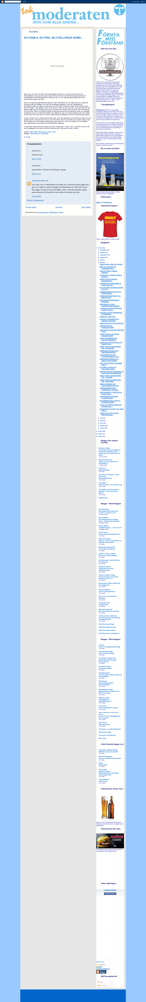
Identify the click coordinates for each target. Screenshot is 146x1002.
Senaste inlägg (30, 207)
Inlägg (101, 982)
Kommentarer (103, 985)
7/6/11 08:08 (36, 196)
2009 (100, 434)
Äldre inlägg (86, 207)
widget (98, 202)
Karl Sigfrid (102, 483)
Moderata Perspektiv (105, 609)
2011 (100, 248)
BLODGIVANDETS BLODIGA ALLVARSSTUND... (109, 397)
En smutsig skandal (105, 668)
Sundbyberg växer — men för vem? (110, 527)
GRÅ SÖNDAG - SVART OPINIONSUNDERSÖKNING (109, 305)
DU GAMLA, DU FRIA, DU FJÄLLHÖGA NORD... (53, 37)
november (103, 250)
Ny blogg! (102, 598)
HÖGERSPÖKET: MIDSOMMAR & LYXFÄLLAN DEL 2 (110, 284)
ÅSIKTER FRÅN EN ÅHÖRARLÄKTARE (107, 326)
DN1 (31, 132)
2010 (100, 431)
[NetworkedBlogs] (110, 890)
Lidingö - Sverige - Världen (107, 554)
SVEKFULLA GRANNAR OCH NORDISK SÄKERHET (109, 320)
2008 (100, 436)
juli (101, 260)
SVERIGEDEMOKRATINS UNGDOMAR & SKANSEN (109, 389)
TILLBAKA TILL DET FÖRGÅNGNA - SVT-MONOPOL (111, 313)
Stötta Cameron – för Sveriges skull (110, 484)
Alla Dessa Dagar (104, 448)
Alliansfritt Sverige (105, 666)
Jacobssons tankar (39, 180)
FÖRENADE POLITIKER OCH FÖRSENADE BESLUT (109, 351)
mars (102, 423)
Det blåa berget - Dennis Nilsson (109, 560)
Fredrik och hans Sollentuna (108, 616)
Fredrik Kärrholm (104, 603)
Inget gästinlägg (104, 470)
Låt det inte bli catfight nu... (107, 549)
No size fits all (103, 532)
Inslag (101, 763)
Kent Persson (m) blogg (106, 624)
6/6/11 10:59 (36, 159)
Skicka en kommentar (35, 200)
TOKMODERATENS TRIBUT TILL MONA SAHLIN (110, 297)
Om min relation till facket (107, 591)
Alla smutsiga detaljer (106, 651)
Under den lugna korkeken (107, 630)
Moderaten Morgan (105, 539)
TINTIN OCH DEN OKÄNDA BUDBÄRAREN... (108, 280)
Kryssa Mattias (104, 526)
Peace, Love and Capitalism (108, 596)
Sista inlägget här (104, 585)
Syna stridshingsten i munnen (108, 707)
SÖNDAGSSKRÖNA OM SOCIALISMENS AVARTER (109, 385)
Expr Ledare (47, 132)
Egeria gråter (103, 765)
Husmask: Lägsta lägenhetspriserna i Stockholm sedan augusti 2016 (109, 773)
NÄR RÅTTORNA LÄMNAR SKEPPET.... (108, 272)
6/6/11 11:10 (36, 174)
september (103, 255)
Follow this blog (110, 893)
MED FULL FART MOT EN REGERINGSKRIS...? (108, 267)
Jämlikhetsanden (104, 673)
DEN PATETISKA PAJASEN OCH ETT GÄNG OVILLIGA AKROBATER (112, 372)
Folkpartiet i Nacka (105, 567)
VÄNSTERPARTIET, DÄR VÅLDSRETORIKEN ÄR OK (109, 356)
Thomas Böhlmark (105, 590)
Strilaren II (102, 468)
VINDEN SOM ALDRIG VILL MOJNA (111, 264)
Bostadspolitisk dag (105, 478)
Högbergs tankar (104, 698)
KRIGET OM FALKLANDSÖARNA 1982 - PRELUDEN (110, 381)
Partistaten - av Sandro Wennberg (110, 729)
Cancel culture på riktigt (106, 653)
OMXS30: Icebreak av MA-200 (108, 752)
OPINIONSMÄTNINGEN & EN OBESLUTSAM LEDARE (109, 360)
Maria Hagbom (103, 517)
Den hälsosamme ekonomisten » (109, 633)
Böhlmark (44, 133)
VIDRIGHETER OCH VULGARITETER (111, 323)
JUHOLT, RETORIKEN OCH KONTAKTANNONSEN (108, 339)
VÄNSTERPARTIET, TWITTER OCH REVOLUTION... (111, 393)
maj (101, 418)
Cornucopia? (103, 769)
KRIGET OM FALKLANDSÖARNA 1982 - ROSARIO (110, 376)
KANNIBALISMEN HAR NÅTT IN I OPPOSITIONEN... (110, 292)
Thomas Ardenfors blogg (107, 575)
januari (102, 428)
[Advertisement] (110, 866)
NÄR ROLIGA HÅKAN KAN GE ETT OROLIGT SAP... (111, 343)
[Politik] (99, 967)
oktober (102, 252)
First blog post (103, 562)
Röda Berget (35, 133)
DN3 (39, 132)
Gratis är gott (103, 781)
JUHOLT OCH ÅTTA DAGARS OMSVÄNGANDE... (109, 414)
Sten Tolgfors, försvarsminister (109, 489)
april (101, 420)
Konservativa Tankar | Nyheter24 (109, 583)
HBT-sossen (103, 722)
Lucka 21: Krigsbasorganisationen (110, 758)
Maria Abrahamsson (105, 460)
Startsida (58, 207)
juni (101, 262)
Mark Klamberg (104, 509)
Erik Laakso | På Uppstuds (107, 735)
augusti (102, 257)
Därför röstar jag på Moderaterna (109, 534)
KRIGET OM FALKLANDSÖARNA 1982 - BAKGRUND (110, 347)
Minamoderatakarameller (107, 547)
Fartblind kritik (103, 604)
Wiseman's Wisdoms (105, 756)
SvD (54, 132)
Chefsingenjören (104, 779)
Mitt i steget (102, 738)
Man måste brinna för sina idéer (109, 611)
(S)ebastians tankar (105, 732)
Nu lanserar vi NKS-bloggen (108, 555)
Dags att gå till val (104, 724)
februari (102, 425)
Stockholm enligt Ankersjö (107, 627)
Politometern (108, 202)
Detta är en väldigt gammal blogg (109, 647)
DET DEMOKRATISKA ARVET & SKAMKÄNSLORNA (110, 401)
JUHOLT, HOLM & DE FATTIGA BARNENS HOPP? (109, 335)
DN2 (35, 132)
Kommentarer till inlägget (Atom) (50, 212)
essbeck (101, 645)
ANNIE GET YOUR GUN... (108, 317)
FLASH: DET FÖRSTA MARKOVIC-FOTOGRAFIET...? (111, 405)
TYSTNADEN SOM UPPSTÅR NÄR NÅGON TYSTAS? (111, 309)
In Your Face (103, 706)
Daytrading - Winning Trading (108, 750)
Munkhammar (103, 498)
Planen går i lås (104, 661)
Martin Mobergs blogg (106, 689)
